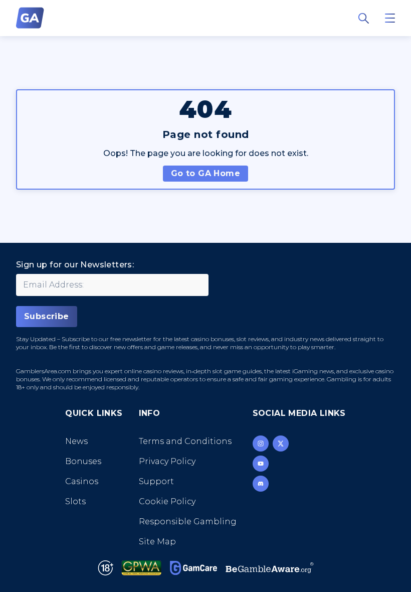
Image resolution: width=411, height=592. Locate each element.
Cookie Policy (167, 501)
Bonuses (83, 461)
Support (156, 481)
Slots (75, 501)
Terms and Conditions (185, 441)
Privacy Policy (167, 461)
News (76, 441)
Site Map (157, 541)
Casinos (81, 481)
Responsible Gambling (188, 521)
